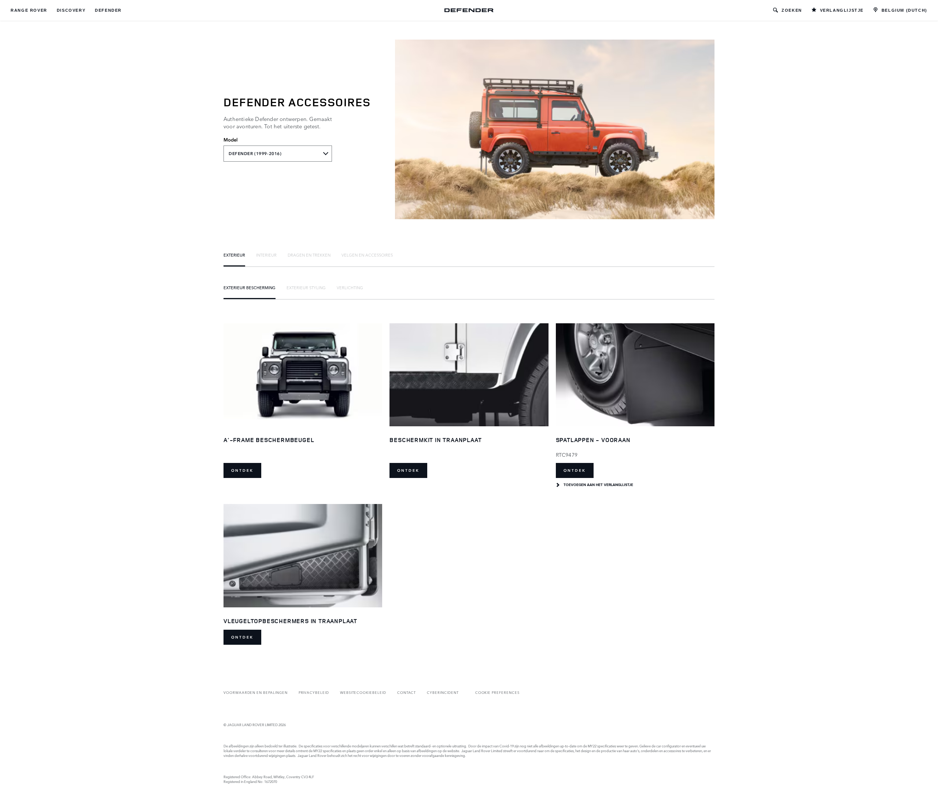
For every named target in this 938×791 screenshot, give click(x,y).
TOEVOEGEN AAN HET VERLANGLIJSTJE (598, 485)
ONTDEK (242, 470)
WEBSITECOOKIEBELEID (363, 692)
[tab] (234, 254)
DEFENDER (108, 10)
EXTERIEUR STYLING (306, 287)
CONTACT (406, 692)
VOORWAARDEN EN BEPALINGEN (256, 692)
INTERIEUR (266, 255)
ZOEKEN (792, 10)
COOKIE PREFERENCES (497, 692)
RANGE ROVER (29, 10)
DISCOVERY (71, 10)
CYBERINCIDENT (442, 692)
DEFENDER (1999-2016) (255, 153)
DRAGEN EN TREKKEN (309, 255)
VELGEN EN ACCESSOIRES (367, 255)
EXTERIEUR (234, 255)
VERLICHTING (350, 287)
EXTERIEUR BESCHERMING (250, 287)
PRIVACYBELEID (314, 692)
